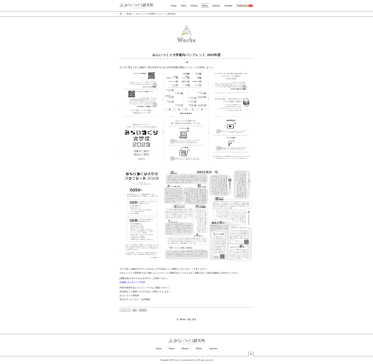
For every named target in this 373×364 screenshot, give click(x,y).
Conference (242, 6)
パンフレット (125, 310)
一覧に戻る (188, 319)
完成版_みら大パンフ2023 (132, 282)
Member (229, 6)
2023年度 (142, 310)
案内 (134, 310)
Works (205, 6)
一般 (186, 62)
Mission (194, 6)
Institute (216, 6)
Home (174, 6)
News (183, 6)
